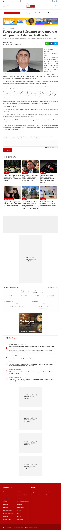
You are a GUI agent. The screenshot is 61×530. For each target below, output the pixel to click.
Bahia (5, 492)
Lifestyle (5, 516)
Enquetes (34, 492)
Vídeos (47, 495)
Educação (5, 507)
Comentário (6, 495)
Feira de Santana (8, 513)
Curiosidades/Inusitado (23, 501)
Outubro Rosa (7, 519)
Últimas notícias (36, 495)
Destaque (5, 504)
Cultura (5, 501)
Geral (18, 513)
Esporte (19, 510)
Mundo (19, 516)
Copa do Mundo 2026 (22, 495)
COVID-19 (19, 498)
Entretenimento (7, 510)
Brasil (18, 492)
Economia (19, 504)
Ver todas (20, 519)
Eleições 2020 (20, 507)
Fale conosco (48, 492)
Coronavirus (6, 498)
